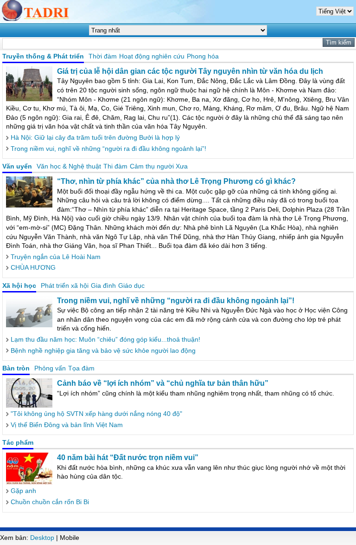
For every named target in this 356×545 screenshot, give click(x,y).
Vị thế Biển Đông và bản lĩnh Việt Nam (67, 424)
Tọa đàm (81, 368)
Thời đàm (103, 56)
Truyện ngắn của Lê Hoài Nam (56, 256)
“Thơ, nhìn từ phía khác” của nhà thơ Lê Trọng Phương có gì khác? (176, 181)
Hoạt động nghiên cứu (151, 56)
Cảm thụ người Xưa (159, 166)
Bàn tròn (16, 368)
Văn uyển (17, 166)
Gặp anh (23, 490)
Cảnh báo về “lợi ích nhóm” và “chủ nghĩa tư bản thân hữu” (162, 383)
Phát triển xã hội (65, 285)
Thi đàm (115, 166)
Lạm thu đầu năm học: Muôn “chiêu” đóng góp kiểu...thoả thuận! (105, 339)
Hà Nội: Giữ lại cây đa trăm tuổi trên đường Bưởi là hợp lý (95, 137)
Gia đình (103, 285)
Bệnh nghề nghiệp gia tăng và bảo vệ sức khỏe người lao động (103, 350)
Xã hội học (19, 285)
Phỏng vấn (50, 368)
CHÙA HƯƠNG (33, 267)
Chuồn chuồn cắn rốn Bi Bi (50, 502)
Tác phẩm (17, 442)
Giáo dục (131, 285)
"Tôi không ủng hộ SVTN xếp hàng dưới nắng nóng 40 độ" (96, 413)
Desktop (42, 537)
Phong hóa (203, 56)
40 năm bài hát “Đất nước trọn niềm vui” (127, 457)
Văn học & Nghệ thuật (69, 166)
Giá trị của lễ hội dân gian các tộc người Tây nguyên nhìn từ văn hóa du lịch (190, 71)
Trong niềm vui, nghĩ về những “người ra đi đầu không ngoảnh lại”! (108, 148)
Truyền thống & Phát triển (43, 56)
